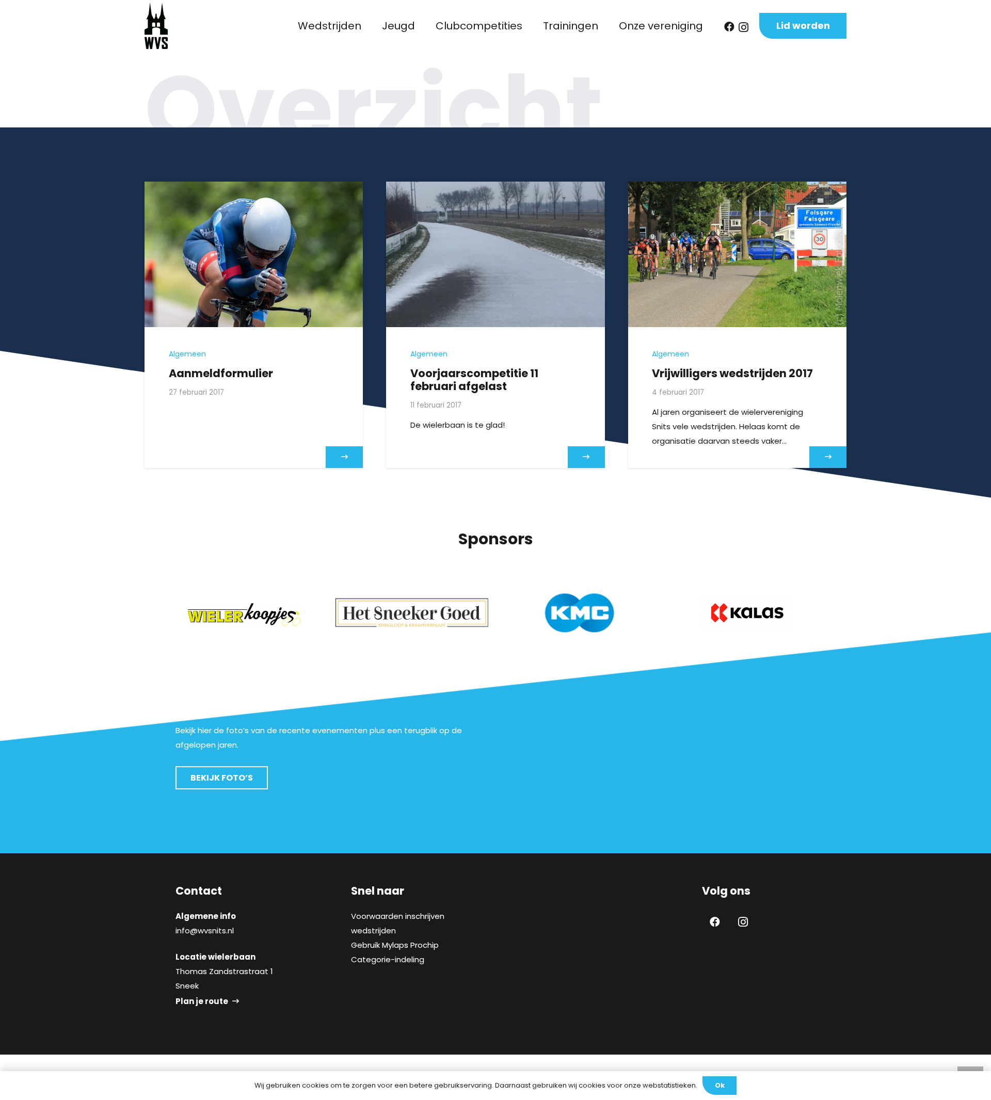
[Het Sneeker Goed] (412, 612)
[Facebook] (729, 27)
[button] (367, 26)
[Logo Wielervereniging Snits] (156, 26)
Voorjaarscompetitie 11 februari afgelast (474, 380)
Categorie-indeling (387, 959)
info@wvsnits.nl (204, 930)
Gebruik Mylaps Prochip (395, 945)
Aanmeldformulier (221, 373)
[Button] (344, 457)
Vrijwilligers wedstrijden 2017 (732, 373)
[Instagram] (743, 27)
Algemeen (187, 354)
